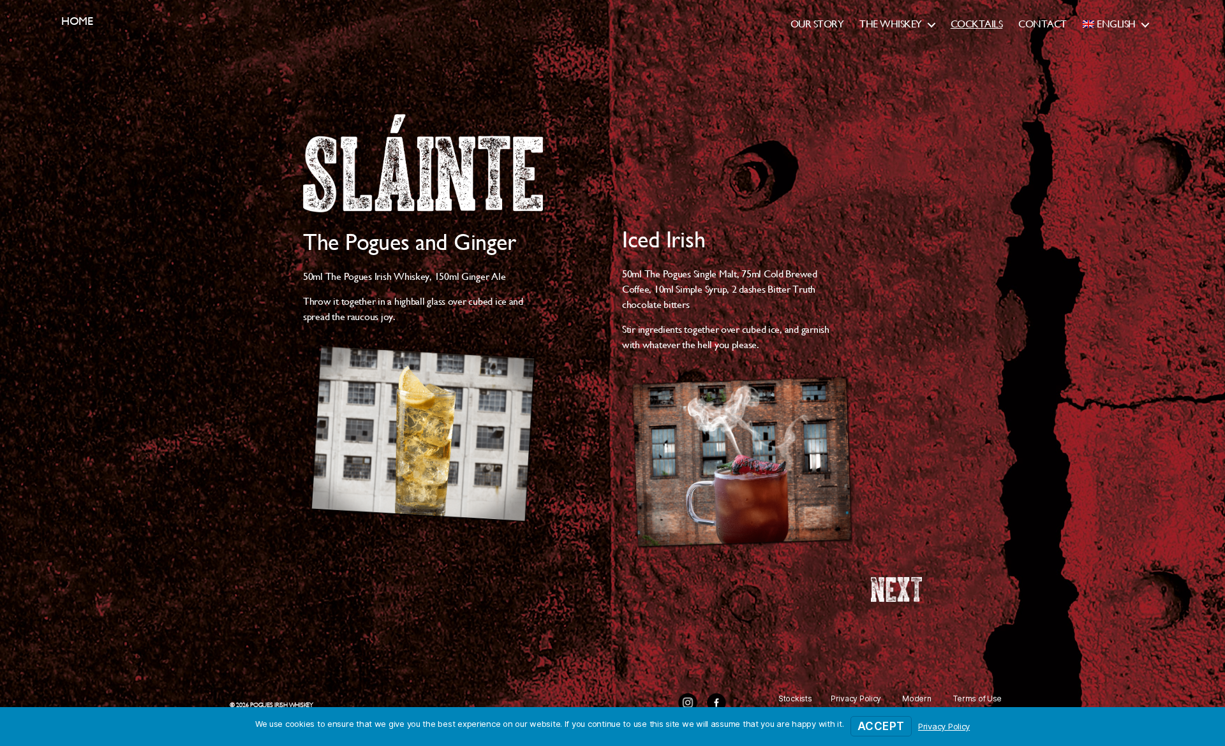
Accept (881, 726)
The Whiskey (890, 24)
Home (77, 20)
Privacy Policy (856, 698)
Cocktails (977, 24)
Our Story (817, 24)
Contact (1042, 24)
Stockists (795, 698)
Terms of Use (977, 698)
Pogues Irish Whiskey (281, 704)
